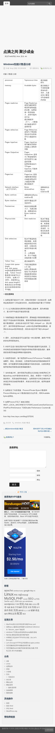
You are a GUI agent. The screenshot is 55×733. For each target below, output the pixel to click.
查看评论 (35, 68)
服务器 (21, 610)
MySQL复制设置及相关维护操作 (17, 635)
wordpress (9, 604)
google (27, 591)
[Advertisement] (27, 29)
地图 (8, 607)
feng (11, 68)
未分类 (8, 423)
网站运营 (12, 613)
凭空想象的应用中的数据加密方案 (18, 645)
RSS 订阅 (23, 492)
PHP (19, 598)
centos (16, 591)
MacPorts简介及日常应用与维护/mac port (21, 624)
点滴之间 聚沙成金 (18, 51)
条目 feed (9, 706)
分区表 (34, 604)
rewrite (25, 599)
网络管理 (9, 685)
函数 (30, 604)
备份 (13, 607)
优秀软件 (9, 666)
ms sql (18, 594)
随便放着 (9, 693)
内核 (26, 604)
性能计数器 (26, 423)
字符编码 (18, 607)
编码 (6, 614)
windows (18, 423)
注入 (25, 610)
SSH (17, 601)
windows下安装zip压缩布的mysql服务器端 (21, 632)
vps (23, 601)
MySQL (10, 598)
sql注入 (12, 601)
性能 (34, 607)
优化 (21, 604)
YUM (17, 604)
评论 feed (9, 708)
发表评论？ (10, 437)
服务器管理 (12, 688)
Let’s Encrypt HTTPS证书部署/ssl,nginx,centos (23, 643)
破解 (33, 610)
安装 (30, 607)
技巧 (38, 607)
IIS (34, 591)
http (31, 591)
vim (20, 601)
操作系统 (8, 610)
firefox (21, 591)
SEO (31, 598)
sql (35, 599)
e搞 (7, 661)
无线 (15, 610)
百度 (28, 610)
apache (8, 590)
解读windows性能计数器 (13, 429)
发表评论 (46, 68)
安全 (25, 607)
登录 (7, 703)
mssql (25, 594)
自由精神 (9, 690)
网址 (38, 480)
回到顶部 (50, 730)
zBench (37, 728)
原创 (7, 669)
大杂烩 (8, 672)
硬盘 (37, 610)
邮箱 (38, 475)
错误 (24, 614)
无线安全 (11, 677)
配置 (19, 613)
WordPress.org (11, 711)
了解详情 (24, 579)
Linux (8, 594)
